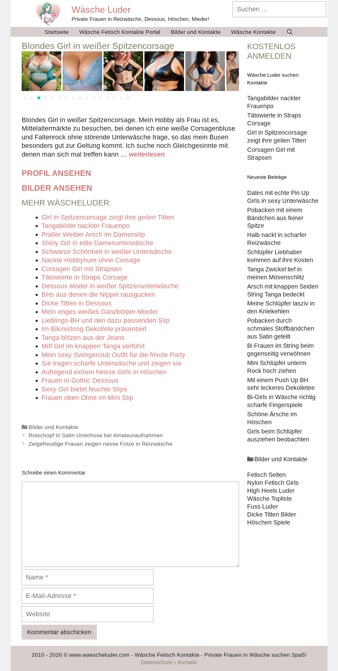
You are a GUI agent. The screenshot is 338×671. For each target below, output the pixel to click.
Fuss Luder (262, 506)
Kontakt (187, 662)
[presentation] (28, 76)
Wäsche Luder (101, 9)
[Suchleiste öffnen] (290, 32)
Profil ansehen (56, 173)
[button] (25, 97)
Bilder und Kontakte (195, 32)
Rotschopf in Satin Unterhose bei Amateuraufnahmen (96, 435)
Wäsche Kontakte (253, 32)
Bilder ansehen (57, 188)
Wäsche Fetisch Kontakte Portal (119, 32)
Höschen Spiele (268, 522)
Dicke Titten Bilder (271, 514)
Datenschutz (157, 662)
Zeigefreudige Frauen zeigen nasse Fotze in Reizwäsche (100, 444)
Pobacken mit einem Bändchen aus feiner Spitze (275, 218)
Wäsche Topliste (269, 498)
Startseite (57, 32)
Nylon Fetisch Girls (273, 482)
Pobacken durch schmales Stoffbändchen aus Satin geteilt (280, 328)
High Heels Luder (271, 490)
